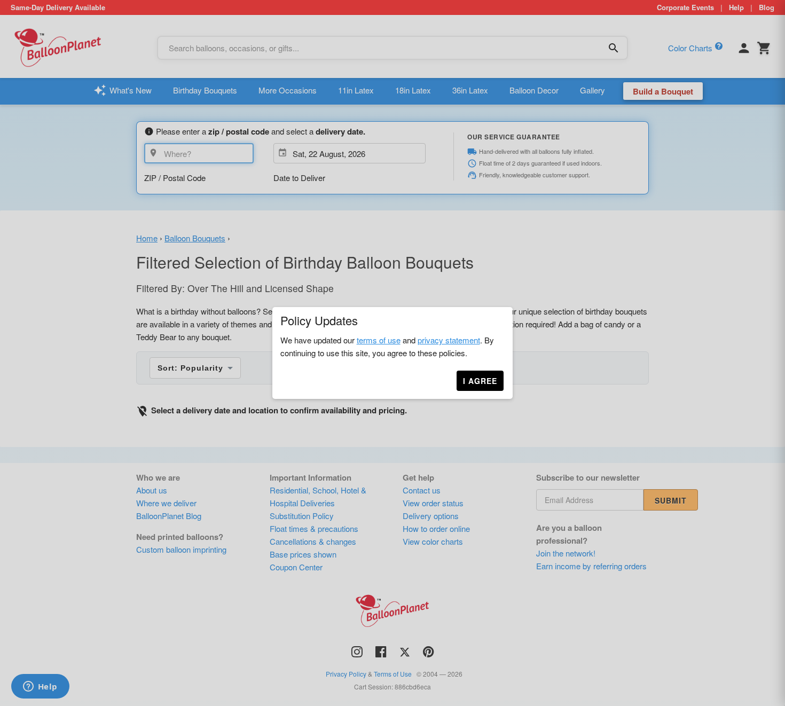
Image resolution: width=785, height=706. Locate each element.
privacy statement (449, 340)
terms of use (379, 340)
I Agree (480, 380)
